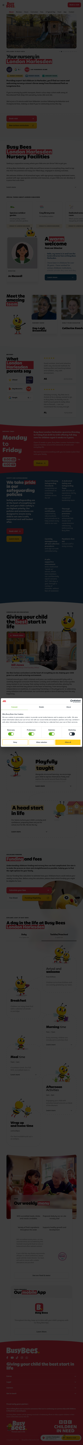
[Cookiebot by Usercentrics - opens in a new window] (72, 701)
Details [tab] (41, 707)
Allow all (68, 742)
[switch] (31, 734)
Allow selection (41, 742)
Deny (15, 742)
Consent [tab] (14, 707)
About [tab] (68, 707)
